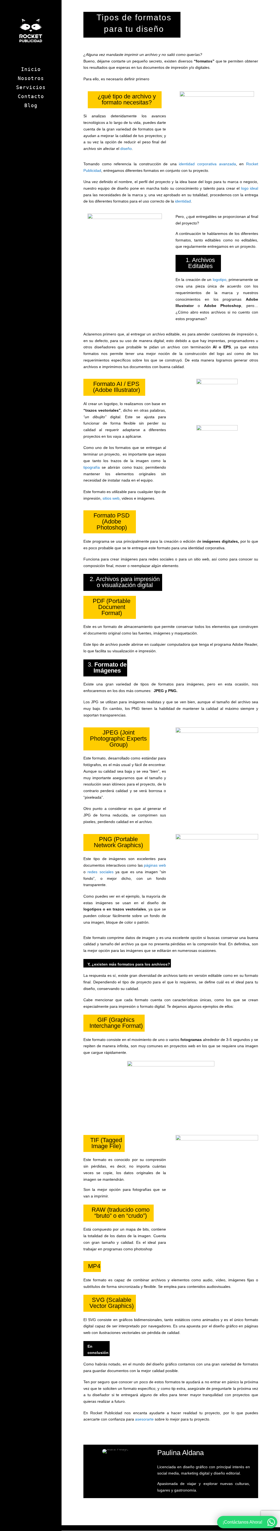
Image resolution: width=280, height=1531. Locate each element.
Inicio (31, 69)
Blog (30, 106)
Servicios (31, 88)
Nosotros (31, 78)
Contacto (31, 97)
